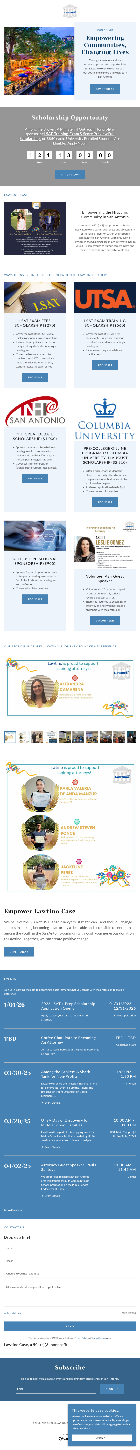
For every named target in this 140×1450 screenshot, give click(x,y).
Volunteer (105, 620)
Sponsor (35, 377)
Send (70, 1326)
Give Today (105, 88)
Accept (101, 1438)
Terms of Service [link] (98, 1338)
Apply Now (70, 174)
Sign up (112, 1389)
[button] (50, 1102)
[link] (70, 11)
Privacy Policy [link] (81, 1338)
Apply (44, 1015)
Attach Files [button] (14, 1312)
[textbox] (70, 1248)
